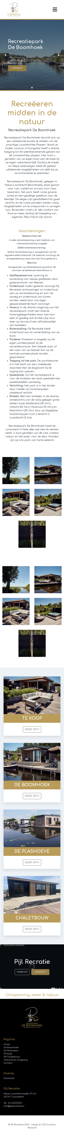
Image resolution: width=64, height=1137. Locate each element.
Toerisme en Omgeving (16, 1060)
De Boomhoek (11, 1047)
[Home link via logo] (32, 1018)
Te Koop (8, 1054)
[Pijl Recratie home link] (14, 9)
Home (7, 1044)
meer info (16, 60)
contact (17, 68)
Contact (40, 972)
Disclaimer (9, 1078)
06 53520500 (15, 1103)
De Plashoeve (11, 1051)
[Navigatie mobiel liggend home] (54, 9)
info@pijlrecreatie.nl (14, 1106)
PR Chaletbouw (12, 1057)
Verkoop (34, 60)
